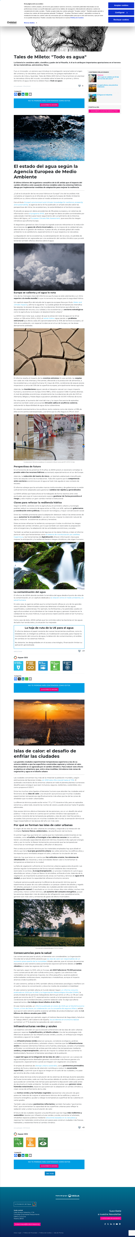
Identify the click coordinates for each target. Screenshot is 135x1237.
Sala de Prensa (58, 1233)
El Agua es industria (104, 95)
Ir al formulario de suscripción (110, 1218)
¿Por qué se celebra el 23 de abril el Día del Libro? (108, 78)
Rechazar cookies (121, 20)
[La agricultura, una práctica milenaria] (92, 88)
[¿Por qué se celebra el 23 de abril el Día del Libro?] (92, 78)
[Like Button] (79, 85)
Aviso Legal (17, 1233)
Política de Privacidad (30, 1233)
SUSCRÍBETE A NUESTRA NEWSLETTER (104, 111)
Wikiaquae (100, 75)
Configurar (120, 12)
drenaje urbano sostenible (46, 1066)
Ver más (50, 1173)
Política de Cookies (77, 17)
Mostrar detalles (29, 23)
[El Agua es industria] (92, 98)
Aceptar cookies (121, 5)
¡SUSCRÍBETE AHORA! (49, 105)
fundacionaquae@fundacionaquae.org (27, 1224)
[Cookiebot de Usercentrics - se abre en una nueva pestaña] (12, 22)
